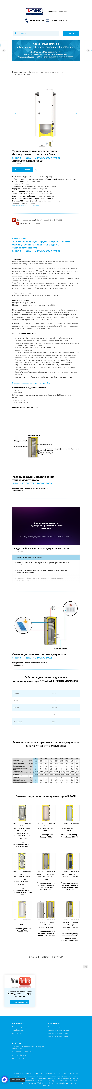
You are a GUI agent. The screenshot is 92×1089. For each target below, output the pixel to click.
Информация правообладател (57, 1036)
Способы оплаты (17, 1033)
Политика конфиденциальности (58, 1030)
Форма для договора (54, 1027)
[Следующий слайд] (88, 50)
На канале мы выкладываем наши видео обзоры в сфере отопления (20, 993)
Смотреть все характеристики (25, 206)
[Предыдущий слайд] (4, 50)
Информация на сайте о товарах (58, 1033)
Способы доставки (18, 1030)
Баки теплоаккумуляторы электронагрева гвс (46, 72)
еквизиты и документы (20, 1027)
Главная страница (19, 72)
